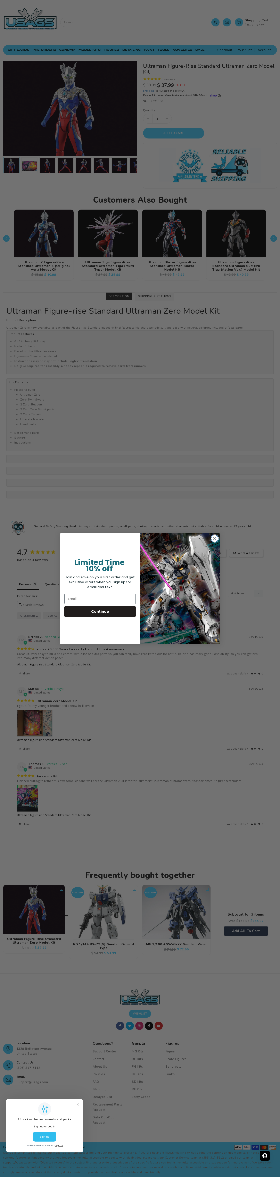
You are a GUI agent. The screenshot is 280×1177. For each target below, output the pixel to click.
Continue (100, 611)
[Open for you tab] (265, 1156)
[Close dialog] (214, 538)
